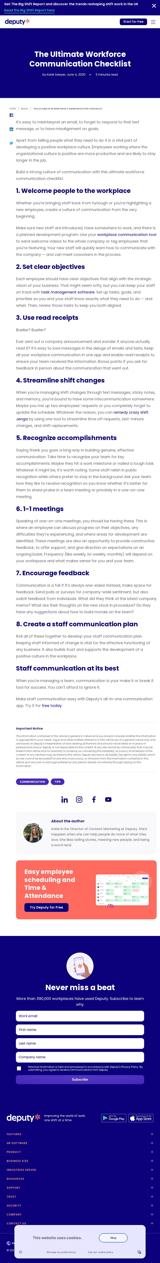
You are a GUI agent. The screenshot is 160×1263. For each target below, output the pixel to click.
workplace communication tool (126, 234)
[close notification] (154, 6)
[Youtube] (108, 799)
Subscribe (80, 1079)
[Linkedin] (64, 799)
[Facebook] (94, 799)
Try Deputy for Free (46, 907)
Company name (30, 1051)
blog (24, 108)
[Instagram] (79, 799)
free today (52, 705)
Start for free (133, 22)
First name (25, 1024)
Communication (32, 782)
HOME (13, 108)
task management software (68, 292)
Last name (26, 1038)
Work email (26, 1010)
